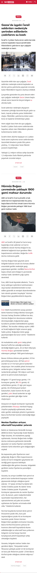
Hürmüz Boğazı (7, 351)
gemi (20, 342)
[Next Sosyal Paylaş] (5, 75)
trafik (30, 253)
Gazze (22, 97)
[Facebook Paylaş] (9, 75)
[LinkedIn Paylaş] (18, 75)
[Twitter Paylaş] (14, 75)
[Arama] (35, 2)
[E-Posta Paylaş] (32, 75)
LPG (19, 382)
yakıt (10, 393)
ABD (3, 242)
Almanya (16, 406)
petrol (27, 361)
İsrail (29, 81)
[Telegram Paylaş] (23, 75)
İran (3, 310)
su (31, 100)
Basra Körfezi (29, 269)
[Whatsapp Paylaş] (27, 75)
